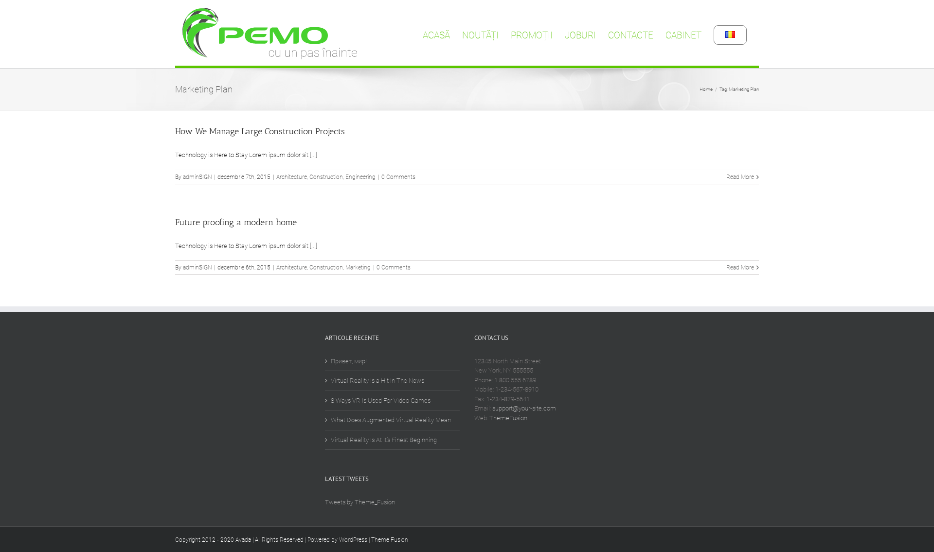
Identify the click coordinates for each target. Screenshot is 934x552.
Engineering (360, 177)
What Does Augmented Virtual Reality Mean (391, 420)
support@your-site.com (524, 408)
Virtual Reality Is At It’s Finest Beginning (384, 440)
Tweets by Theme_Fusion (360, 502)
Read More (740, 177)
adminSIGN (197, 177)
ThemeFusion (508, 418)
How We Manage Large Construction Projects (260, 131)
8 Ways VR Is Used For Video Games (381, 400)
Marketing (358, 267)
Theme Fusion (389, 539)
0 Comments (398, 177)
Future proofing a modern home (236, 222)
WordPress (353, 539)
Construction (326, 177)
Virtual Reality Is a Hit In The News (377, 380)
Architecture (291, 177)
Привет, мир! (349, 361)
